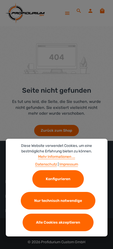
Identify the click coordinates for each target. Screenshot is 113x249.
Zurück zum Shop (56, 130)
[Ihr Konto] (90, 10)
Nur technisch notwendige (58, 200)
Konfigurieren (58, 179)
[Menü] (67, 13)
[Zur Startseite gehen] (25, 13)
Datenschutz (46, 164)
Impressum (68, 164)
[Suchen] (79, 10)
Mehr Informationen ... (56, 156)
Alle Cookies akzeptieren (58, 222)
